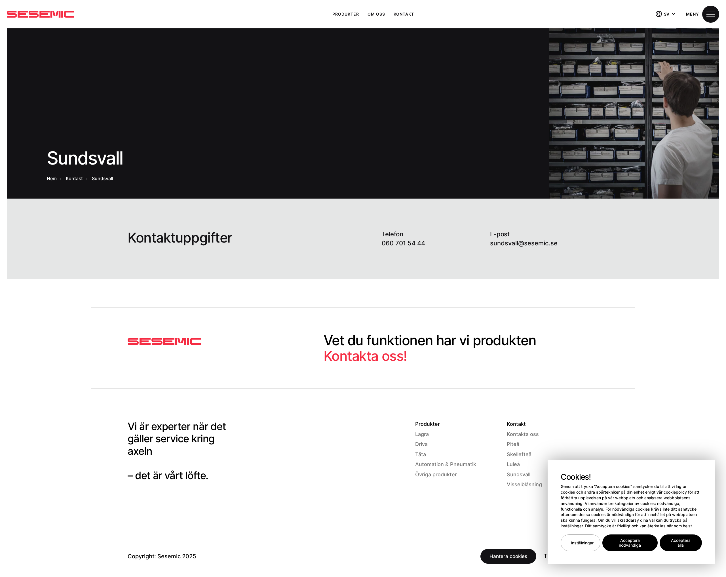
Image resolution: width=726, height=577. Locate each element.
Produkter (345, 14)
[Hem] (40, 14)
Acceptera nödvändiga (630, 543)
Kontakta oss (523, 434)
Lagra (422, 434)
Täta (420, 454)
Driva (421, 444)
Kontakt (404, 14)
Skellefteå (519, 454)
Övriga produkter (436, 474)
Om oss (376, 14)
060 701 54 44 (403, 243)
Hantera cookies (508, 556)
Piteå (513, 444)
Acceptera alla (681, 543)
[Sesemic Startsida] (164, 341)
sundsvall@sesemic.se (524, 243)
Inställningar (582, 542)
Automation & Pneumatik (445, 464)
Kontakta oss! (365, 356)
